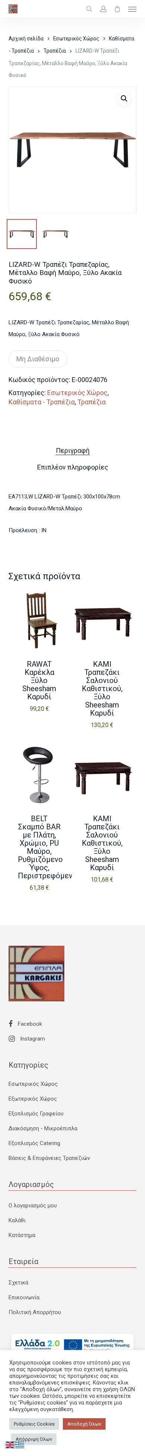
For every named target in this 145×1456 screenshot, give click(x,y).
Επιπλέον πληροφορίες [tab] (72, 467)
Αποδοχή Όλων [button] (84, 1424)
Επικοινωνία (24, 1297)
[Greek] (20, 1444)
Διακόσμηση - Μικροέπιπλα (43, 1128)
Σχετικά (18, 1282)
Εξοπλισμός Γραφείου (36, 1113)
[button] (132, 9)
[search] (89, 8)
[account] (103, 8)
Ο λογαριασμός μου (33, 1205)
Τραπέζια (55, 51)
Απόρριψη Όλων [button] (34, 1439)
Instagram (32, 1038)
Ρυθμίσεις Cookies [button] (34, 1424)
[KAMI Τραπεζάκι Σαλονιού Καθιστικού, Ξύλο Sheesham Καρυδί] (102, 620)
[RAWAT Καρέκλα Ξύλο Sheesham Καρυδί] (39, 620)
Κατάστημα (22, 1235)
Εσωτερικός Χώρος (76, 39)
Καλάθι (17, 1220)
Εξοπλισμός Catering (34, 1143)
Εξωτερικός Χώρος (33, 1098)
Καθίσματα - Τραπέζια (42, 402)
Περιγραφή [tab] (73, 450)
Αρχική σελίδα (26, 39)
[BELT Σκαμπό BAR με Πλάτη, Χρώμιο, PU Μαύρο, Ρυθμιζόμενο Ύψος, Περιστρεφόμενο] (39, 774)
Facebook (29, 1024)
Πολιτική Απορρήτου (35, 1312)
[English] (10, 1444)
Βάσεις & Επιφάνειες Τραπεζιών (49, 1158)
